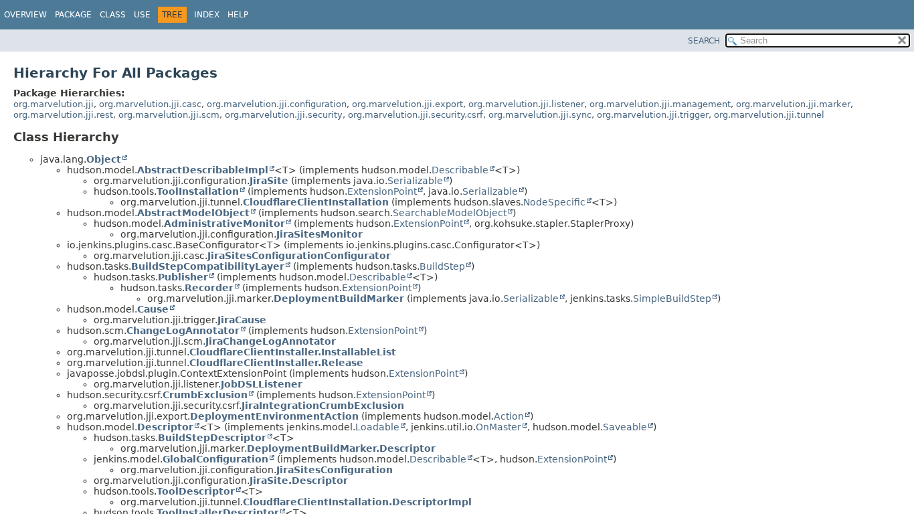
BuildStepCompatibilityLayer (207, 266)
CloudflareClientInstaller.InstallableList (292, 352)
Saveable (625, 427)
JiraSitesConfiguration (334, 469)
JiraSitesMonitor (319, 234)
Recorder (209, 287)
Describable (460, 170)
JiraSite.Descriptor (299, 480)
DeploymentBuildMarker (339, 298)
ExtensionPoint (382, 191)
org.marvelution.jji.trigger (653, 115)
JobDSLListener (261, 384)
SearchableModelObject (450, 212)
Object (103, 159)
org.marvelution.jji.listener (526, 104)
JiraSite (269, 180)
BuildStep (442, 266)
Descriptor (165, 427)
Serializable (415, 180)
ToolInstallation (198, 191)
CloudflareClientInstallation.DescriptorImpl (357, 502)
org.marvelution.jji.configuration (277, 104)
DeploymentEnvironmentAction (274, 416)
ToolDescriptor (196, 491)
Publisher (183, 277)
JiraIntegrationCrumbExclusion (323, 405)
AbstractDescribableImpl (202, 170)
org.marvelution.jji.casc (150, 104)
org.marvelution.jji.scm (168, 115)
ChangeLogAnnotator (183, 330)
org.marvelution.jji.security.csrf (415, 115)
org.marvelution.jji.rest (63, 115)
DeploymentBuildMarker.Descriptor (341, 448)
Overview (25, 14)
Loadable (377, 427)
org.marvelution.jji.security (284, 115)
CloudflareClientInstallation (316, 202)
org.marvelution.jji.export (407, 104)
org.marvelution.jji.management (660, 104)
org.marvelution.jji (53, 104)
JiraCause (241, 320)
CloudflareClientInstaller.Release (276, 362)
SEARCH (704, 41)
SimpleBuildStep (672, 298)
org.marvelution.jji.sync (539, 115)
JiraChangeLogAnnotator (270, 341)
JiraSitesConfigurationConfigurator (299, 255)
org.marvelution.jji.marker (793, 104)
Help (237, 14)
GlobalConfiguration (215, 459)
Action (509, 416)
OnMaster (498, 427)
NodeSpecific (554, 202)
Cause (153, 309)
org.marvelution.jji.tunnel (769, 115)
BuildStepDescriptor (212, 437)
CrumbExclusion (205, 395)
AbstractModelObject (193, 212)
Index (206, 14)
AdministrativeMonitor (224, 223)
